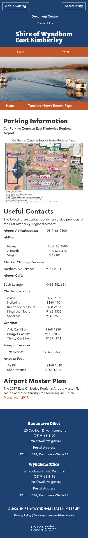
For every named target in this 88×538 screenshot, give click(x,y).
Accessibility (74, 6)
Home (10, 106)
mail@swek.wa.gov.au (45, 441)
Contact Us (45, 23)
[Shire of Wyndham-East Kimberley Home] (44, 36)
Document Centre (45, 16)
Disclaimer (40, 515)
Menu (65, 51)
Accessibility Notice (61, 515)
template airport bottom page (50, 106)
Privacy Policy (22, 515)
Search (21, 51)
